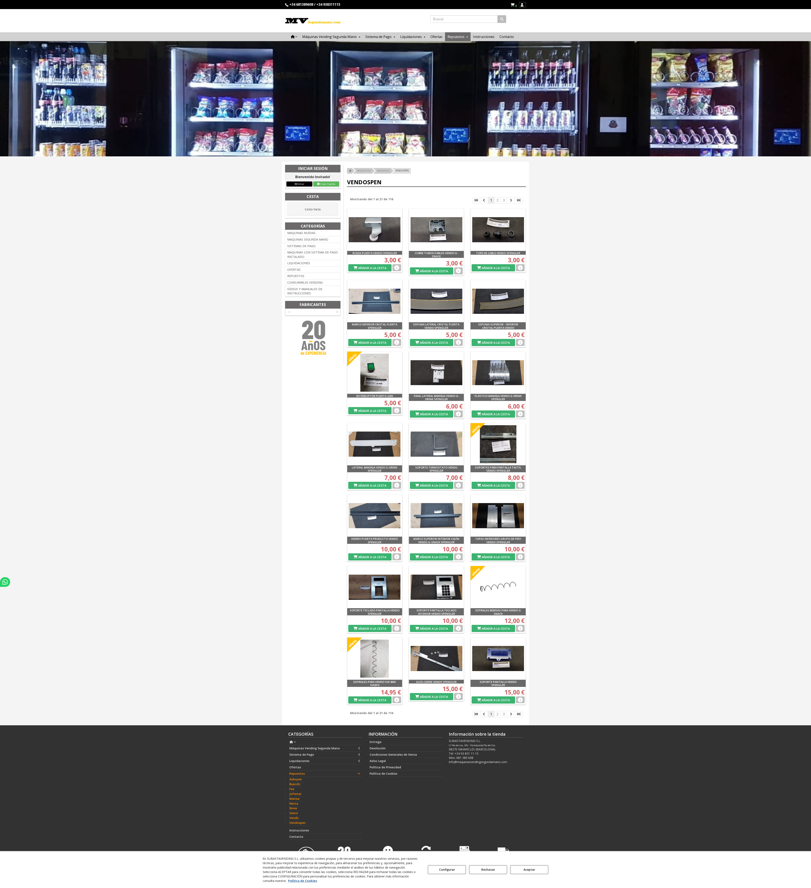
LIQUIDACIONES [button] (298, 263)
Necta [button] (293, 803)
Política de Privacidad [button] (385, 767)
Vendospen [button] (297, 823)
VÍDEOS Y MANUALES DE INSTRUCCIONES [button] (304, 291)
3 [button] (504, 200)
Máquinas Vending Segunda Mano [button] (314, 748)
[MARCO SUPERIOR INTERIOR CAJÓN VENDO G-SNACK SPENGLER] (436, 515)
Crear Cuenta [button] (327, 183)
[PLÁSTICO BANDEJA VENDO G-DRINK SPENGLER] (498, 373)
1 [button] (491, 200)
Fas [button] (291, 789)
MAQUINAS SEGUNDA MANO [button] (307, 239)
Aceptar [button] (529, 870)
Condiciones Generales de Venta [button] (393, 755)
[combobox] (312, 312)
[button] (514, 5)
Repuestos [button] (297, 774)
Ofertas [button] (295, 767)
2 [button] (497, 200)
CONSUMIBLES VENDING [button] (305, 282)
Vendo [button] (294, 818)
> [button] (294, 742)
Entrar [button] (300, 183)
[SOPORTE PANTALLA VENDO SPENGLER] (498, 659)
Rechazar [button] (488, 870)
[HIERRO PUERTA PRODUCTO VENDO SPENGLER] (374, 515)
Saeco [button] (293, 813)
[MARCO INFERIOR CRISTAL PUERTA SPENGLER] (374, 301)
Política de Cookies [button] (383, 774)
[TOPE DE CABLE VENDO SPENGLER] (498, 230)
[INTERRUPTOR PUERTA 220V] (374, 373)
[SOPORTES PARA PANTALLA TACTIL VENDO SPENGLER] (498, 444)
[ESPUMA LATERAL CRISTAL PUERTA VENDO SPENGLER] (436, 301)
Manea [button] (294, 799)
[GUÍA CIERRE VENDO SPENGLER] (436, 659)
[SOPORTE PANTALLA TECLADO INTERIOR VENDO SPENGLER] (436, 587)
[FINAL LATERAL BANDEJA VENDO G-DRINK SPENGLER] (436, 373)
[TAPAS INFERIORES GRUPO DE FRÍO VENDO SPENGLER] (498, 515)
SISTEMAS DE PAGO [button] (301, 246)
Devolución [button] (378, 748)
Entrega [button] (375, 742)
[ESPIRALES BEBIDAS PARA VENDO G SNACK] (498, 587)
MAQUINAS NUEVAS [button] (301, 233)
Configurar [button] (447, 870)
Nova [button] (293, 808)
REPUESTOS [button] (295, 276)
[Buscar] (501, 19)
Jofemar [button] (295, 794)
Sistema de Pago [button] (301, 755)
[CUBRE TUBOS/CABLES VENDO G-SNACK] (436, 230)
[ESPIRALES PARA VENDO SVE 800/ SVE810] (374, 659)
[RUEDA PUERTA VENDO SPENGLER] (374, 230)
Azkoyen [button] (295, 779)
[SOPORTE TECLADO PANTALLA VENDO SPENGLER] (374, 587)
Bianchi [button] (294, 784)
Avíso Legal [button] (378, 761)
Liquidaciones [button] (299, 761)
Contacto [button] (296, 837)
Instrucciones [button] (299, 830)
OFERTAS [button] (294, 270)
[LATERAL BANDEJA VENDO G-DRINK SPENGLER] (374, 444)
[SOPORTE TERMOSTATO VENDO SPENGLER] (436, 444)
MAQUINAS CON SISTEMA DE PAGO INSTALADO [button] (312, 254)
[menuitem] (513, 5)
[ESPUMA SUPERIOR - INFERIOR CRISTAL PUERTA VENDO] (498, 301)
